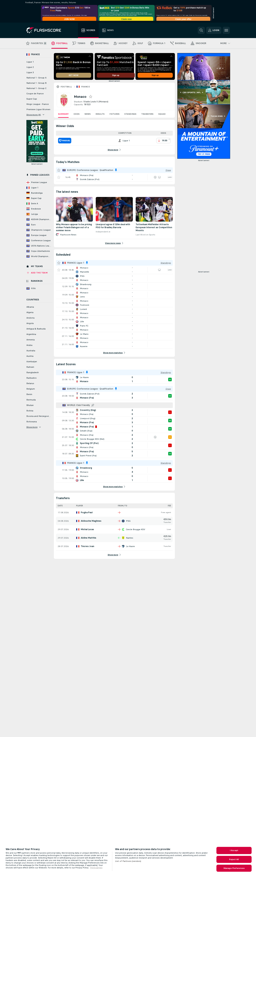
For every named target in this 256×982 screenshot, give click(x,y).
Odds (77, 114)
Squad (162, 114)
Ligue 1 (30, 61)
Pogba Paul (87, 512)
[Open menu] (226, 30)
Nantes (129, 537)
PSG (128, 521)
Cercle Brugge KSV (135, 529)
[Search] (201, 30)
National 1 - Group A (36, 77)
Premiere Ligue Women (38, 109)
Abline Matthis (88, 537)
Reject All (234, 859)
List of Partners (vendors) (128, 861)
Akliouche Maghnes (91, 521)
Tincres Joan (87, 546)
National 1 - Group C (36, 88)
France (85, 86)
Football (66, 86)
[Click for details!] (114, 177)
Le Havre (130, 546)
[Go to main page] (46, 30)
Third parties (96, 867)
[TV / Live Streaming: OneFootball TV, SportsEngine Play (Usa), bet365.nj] (159, 177)
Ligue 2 (30, 67)
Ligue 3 (30, 72)
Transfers (147, 114)
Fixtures (114, 114)
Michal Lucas (87, 529)
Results (100, 114)
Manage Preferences (234, 868)
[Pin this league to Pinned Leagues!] (93, 405)
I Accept (234, 850)
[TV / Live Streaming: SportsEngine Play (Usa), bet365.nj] (159, 270)
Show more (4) (33, 114)
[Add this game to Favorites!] (59, 177)
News (87, 114)
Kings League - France (37, 104)
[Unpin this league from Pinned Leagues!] (116, 170)
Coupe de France (35, 93)
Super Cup (31, 98)
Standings (130, 114)
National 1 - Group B (36, 83)
